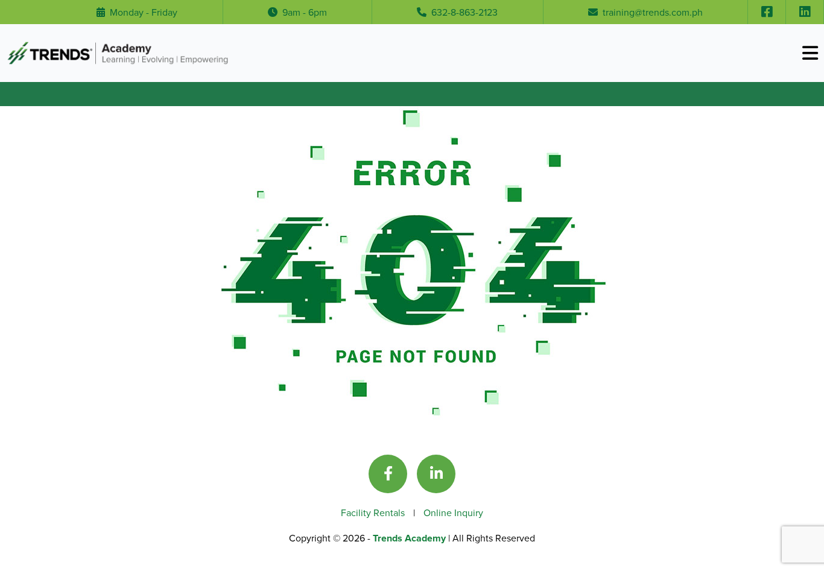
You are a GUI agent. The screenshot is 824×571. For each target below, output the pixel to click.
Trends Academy (410, 538)
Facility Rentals (374, 512)
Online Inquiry (453, 512)
